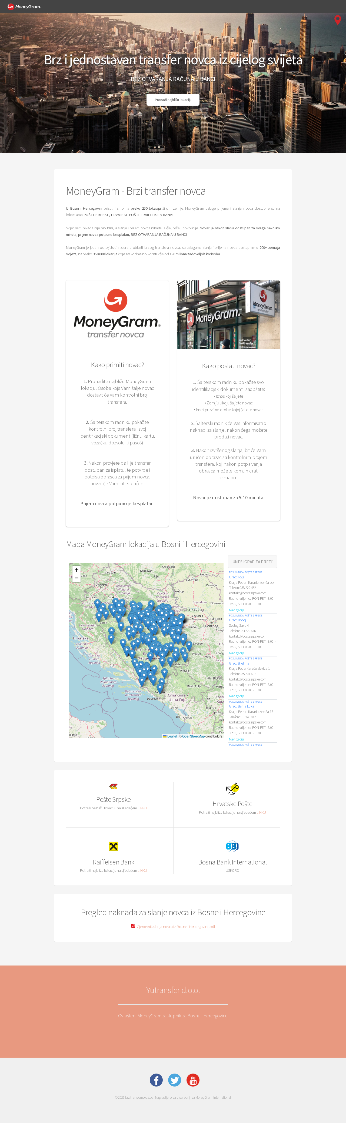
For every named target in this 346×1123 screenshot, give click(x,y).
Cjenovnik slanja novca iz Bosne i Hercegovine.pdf (175, 926)
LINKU (142, 808)
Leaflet (172, 736)
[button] (170, 662)
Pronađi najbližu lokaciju (173, 99)
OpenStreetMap (193, 736)
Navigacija (237, 610)
